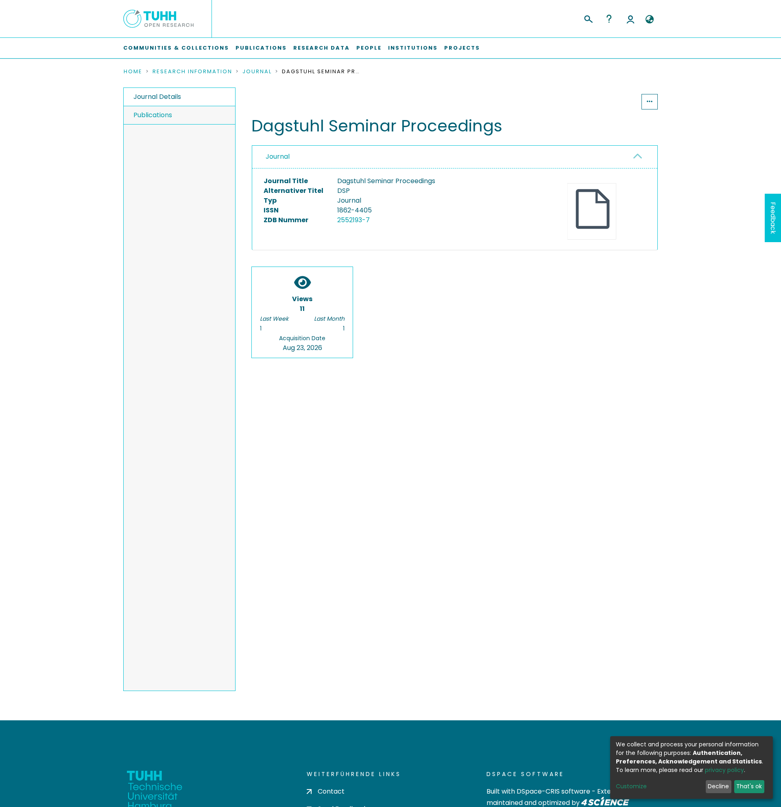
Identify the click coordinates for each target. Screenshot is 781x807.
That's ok (749, 786)
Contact (331, 791)
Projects (462, 48)
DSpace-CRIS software (553, 791)
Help (609, 18)
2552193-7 (353, 220)
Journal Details (157, 96)
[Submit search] (588, 18)
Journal (257, 71)
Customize (631, 786)
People (369, 48)
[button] (649, 19)
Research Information (192, 71)
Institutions (413, 48)
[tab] (454, 157)
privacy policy (724, 770)
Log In (630, 18)
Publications (261, 48)
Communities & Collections (176, 48)
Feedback (773, 218)
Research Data (321, 48)
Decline (718, 786)
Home (133, 71)
